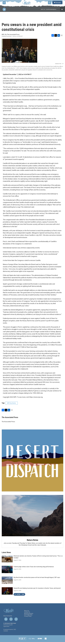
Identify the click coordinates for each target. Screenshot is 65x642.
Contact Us (27, 612)
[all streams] (62, 9)
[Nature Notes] (32, 515)
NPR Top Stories (11, 403)
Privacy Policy (27, 616)
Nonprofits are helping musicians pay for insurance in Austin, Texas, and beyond (37, 588)
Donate (58, 2)
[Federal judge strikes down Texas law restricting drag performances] (7, 569)
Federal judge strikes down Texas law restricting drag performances (34, 566)
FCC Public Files (28, 614)
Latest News (6, 552)
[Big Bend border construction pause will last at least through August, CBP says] (7, 580)
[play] (4, 9)
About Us (26, 610)
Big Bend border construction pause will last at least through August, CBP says (37, 577)
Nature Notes (32, 540)
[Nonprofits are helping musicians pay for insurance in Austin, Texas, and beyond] (7, 591)
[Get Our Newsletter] (32, 460)
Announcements (28, 613)
